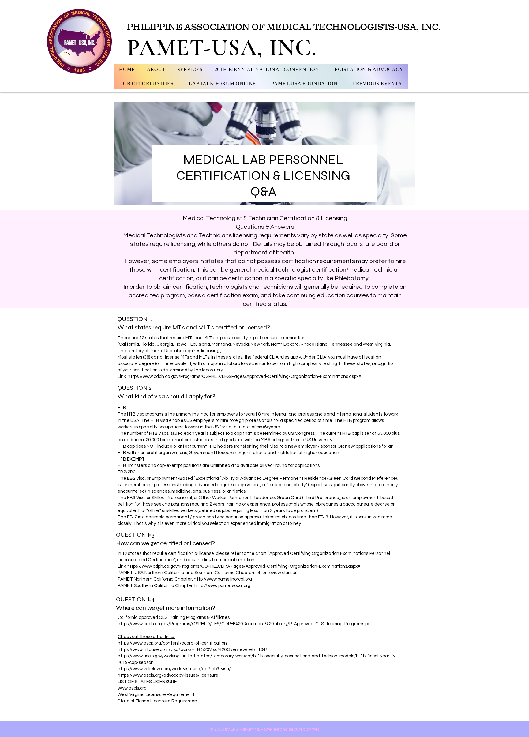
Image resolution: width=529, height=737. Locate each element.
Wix (315, 729)
